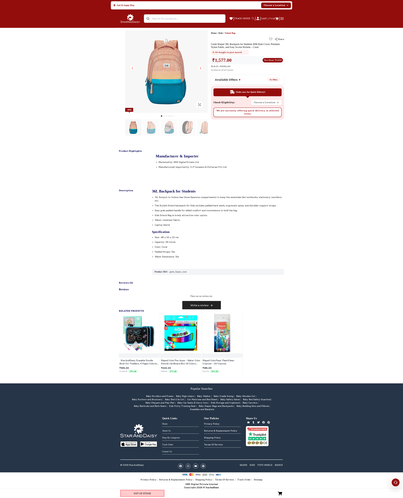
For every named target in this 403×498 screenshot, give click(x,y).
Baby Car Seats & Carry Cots (192, 402)
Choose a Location (274, 5)
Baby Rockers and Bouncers (147, 399)
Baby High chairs (185, 396)
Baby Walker (204, 396)
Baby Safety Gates (230, 399)
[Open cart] (280, 493)
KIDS (252, 465)
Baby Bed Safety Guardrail (257, 399)
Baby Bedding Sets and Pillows (253, 406)
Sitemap (258, 479)
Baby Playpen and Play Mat (159, 402)
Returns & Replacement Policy (220, 430)
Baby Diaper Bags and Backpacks (216, 406)
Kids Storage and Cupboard (225, 402)
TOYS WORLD (264, 465)
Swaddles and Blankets (202, 409)
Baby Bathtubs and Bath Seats (150, 406)
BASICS (279, 465)
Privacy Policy (212, 424)
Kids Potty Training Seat (182, 406)
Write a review (199, 305)
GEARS (243, 465)
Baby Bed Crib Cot (174, 399)
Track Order (244, 479)
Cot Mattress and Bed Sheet (202, 399)
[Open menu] (282, 18)
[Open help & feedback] (395, 482)
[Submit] (148, 18)
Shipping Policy (212, 437)
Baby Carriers (250, 402)
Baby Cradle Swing (223, 396)
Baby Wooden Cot (245, 396)
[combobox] (185, 18)
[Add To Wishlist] (270, 39)
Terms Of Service (213, 444)
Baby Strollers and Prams (159, 396)
